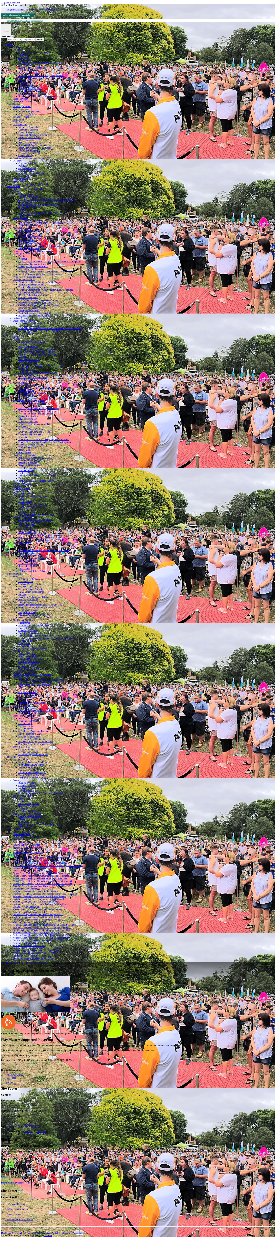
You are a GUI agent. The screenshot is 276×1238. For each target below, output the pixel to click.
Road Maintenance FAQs (30, 91)
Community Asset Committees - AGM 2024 (33, 888)
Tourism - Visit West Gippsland (27, 814)
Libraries (22, 801)
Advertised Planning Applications (33, 238)
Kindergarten (24, 623)
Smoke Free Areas (26, 512)
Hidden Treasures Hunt (29, 767)
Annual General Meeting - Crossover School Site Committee (40, 873)
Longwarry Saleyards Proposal (32, 308)
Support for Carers (26, 612)
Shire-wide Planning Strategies (32, 264)
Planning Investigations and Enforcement (31, 251)
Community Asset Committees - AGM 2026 (33, 958)
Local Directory (25, 728)
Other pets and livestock (29, 359)
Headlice (22, 499)
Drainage (22, 548)
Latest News (18, 119)
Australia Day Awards (28, 656)
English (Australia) (33, 9)
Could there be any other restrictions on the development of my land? (49, 328)
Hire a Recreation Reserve (30, 734)
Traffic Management (27, 563)
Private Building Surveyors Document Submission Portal (44, 212)
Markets (22, 788)
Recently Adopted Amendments (32, 295)
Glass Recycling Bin (27, 419)
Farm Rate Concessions (29, 522)
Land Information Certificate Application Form (39, 535)
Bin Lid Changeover (27, 447)
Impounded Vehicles (27, 463)
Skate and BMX (25, 806)
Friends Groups (25, 723)
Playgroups (11, 1077)
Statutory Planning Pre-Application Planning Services (42, 222)
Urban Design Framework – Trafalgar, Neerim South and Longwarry (49, 261)
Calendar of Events (27, 785)
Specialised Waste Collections (31, 429)
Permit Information (27, 233)
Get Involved (19, 690)
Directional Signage (27, 561)
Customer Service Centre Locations (34, 52)
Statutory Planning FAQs (29, 86)
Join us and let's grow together (32, 145)
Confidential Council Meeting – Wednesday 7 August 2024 (39, 919)
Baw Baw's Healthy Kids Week (32, 648)
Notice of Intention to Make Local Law (30, 912)
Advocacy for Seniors (28, 599)
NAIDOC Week (25, 664)
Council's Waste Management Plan (34, 424)
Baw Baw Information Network (32, 377)
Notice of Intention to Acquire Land (29, 943)
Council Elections (26, 132)
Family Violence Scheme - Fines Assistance (38, 475)
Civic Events (18, 651)
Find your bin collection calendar (33, 403)
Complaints (23, 57)
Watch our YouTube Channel (20, 1219)
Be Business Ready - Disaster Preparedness (38, 395)
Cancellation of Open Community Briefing (32, 870)
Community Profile (27, 163)
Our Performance (26, 176)
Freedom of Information (29, 70)
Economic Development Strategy (28, 852)
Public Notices (19, 122)
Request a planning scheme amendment (36, 302)
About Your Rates (26, 524)
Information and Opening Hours (15, 1182)
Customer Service (15, 47)
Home (9, 963)
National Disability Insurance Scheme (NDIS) (39, 607)
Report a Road (25, 60)
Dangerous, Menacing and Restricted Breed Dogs (41, 364)
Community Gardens (27, 692)
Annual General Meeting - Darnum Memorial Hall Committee (41, 876)
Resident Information (16, 336)
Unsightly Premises (27, 473)
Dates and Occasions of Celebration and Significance (42, 793)
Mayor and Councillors (28, 127)
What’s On (23, 821)
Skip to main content (10, 2)
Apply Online (24, 228)
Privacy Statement (21, 179)
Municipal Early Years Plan (30, 646)
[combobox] (17, 15)
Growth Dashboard (27, 168)
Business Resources (22, 850)
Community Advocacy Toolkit (32, 703)
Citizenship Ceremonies (29, 661)
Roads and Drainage (22, 543)
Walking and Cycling (28, 811)
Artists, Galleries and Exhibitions (33, 762)
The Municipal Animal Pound (31, 341)
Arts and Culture (20, 759)
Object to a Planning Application (33, 243)
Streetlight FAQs (26, 93)
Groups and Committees (24, 716)
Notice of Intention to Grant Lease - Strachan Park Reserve (39, 896)
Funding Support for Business (26, 845)
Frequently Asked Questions (25, 78)
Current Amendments (28, 297)
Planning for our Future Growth (27, 253)
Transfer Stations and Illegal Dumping (35, 413)
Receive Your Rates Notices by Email (35, 519)
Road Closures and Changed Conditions (36, 558)
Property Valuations (27, 532)
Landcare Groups (26, 726)
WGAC (4, 1177)
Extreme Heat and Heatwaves (31, 506)
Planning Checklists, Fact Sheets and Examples (39, 246)
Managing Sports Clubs (29, 736)
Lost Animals (24, 344)
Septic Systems (25, 437)
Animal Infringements (28, 362)
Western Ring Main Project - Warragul (35, 313)
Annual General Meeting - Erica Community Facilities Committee (42, 883)
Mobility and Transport (28, 610)
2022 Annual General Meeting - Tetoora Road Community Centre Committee (48, 865)
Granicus (48, 1235)
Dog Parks (23, 357)
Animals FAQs (25, 80)
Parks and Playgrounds (28, 803)
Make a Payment (20, 99)
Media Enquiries (25, 65)
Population (23, 166)
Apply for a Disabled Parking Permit (35, 457)
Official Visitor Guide (28, 819)
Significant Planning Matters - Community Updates (36, 305)
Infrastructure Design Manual (31, 284)
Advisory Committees (28, 142)
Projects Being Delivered (29, 111)
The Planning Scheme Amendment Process (37, 300)
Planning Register (26, 241)
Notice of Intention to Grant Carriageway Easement (36, 860)
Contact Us (18, 49)
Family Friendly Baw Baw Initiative (34, 635)
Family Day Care (26, 628)
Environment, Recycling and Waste (29, 401)
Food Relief (18, 687)
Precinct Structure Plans (29, 269)
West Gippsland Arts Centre (31, 765)
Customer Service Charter (30, 68)
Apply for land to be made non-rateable (36, 537)
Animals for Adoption (28, 346)
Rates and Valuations (22, 517)
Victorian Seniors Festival (30, 589)
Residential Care (25, 581)
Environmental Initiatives (29, 434)
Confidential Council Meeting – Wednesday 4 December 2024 (41, 940)
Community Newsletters (24, 672)
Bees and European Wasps (30, 367)
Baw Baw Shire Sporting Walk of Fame (36, 744)
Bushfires (22, 382)
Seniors (16, 576)
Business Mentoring (22, 842)
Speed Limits (24, 568)
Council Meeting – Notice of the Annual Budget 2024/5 (38, 914)
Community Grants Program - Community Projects (41, 708)
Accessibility (78, 1233)
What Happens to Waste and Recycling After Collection (43, 439)
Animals (16, 339)
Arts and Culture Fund (28, 770)
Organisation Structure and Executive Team (32, 158)
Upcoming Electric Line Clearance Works (32, 868)
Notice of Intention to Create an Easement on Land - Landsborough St (44, 925)
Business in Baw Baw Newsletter (28, 847)
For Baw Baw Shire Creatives (32, 777)
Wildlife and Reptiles (27, 370)
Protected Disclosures (61, 1233)
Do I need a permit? (22, 834)
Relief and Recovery (27, 385)
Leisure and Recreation (23, 796)
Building (17, 191)
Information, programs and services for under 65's (40, 605)
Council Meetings (21, 117)
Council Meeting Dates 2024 (26, 907)
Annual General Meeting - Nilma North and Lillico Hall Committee (43, 881)
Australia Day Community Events (33, 659)
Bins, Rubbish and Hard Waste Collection (37, 411)
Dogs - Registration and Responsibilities (36, 349)
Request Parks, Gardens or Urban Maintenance (39, 62)
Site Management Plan (28, 248)
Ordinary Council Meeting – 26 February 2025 (34, 953)
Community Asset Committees (32, 739)
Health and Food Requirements (32, 496)
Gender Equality (25, 155)
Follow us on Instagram (17, 1209)
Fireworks (23, 478)
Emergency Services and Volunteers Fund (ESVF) (41, 540)
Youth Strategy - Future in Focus (33, 754)
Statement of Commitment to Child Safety (32, 184)
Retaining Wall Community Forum (34, 315)
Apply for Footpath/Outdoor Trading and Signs (34, 481)
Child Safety (24, 643)
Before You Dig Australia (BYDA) (28, 189)
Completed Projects (27, 114)
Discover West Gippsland (30, 816)
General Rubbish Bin (28, 416)
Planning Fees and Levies (30, 235)
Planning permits (20, 217)
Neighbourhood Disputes (29, 465)
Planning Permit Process (29, 230)
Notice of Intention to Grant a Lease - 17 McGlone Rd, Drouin (41, 938)
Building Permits (26, 194)
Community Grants (21, 705)
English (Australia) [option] (25, 21)
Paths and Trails (20, 491)
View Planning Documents (30, 220)
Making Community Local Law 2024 (30, 922)
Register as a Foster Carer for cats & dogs (37, 354)
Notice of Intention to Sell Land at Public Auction (35, 891)
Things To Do (13, 757)
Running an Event (26, 783)
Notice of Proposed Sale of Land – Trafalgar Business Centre (40, 904)
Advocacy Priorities (22, 106)
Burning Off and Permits (29, 460)
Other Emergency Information (32, 393)
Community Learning (28, 695)
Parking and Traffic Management (28, 553)
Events (16, 780)
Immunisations (25, 501)
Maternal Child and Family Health (33, 625)
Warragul (22, 259)
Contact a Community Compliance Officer (37, 372)
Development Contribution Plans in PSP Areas (39, 282)
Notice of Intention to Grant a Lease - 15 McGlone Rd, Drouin (41, 927)
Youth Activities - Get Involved (32, 749)
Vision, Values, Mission (29, 153)
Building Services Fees (28, 215)
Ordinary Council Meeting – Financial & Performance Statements (42, 935)
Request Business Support (24, 832)
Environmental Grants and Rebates (34, 432)
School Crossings (26, 470)
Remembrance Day (27, 666)
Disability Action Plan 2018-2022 (33, 615)
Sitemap (46, 1233)
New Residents (19, 486)
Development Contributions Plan (33, 266)
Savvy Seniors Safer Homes (31, 592)
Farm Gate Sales (25, 827)
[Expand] (25, 47)
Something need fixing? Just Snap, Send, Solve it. (41, 75)
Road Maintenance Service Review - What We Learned (43, 550)
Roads (21, 545)
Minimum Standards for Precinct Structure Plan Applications (45, 290)
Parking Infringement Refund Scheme (30, 571)
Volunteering (24, 700)
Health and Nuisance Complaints (33, 504)
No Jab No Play (25, 641)
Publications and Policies (24, 171)
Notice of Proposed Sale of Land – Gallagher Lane (36, 950)
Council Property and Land (25, 677)
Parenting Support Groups (30, 633)
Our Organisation (20, 140)
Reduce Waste (24, 450)
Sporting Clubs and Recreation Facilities (31, 731)
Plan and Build (13, 186)
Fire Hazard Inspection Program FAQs (35, 388)
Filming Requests (26, 790)
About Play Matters (15, 1075)
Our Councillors (20, 124)
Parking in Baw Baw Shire (30, 555)
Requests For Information (30, 207)
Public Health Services (23, 494)
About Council (13, 104)
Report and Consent (27, 202)
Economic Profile (20, 839)
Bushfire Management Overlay (32, 287)
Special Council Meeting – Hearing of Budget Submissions (39, 909)
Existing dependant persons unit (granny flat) (38, 331)
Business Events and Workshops (27, 837)
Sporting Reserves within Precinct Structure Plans (40, 274)
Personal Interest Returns (29, 137)
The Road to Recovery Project (32, 772)
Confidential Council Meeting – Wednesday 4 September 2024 (41, 930)
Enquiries (22, 55)
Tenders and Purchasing (29, 150)
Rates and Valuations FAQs (30, 88)
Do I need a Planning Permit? (31, 323)
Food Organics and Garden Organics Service (38, 408)
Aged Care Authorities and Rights (33, 597)
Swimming (23, 808)
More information (26, 333)
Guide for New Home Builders (27, 277)
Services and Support (28, 752)
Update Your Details (22, 101)
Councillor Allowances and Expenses (35, 135)
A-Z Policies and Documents (31, 173)
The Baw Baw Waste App (30, 406)
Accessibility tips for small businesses (35, 617)
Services (22, 594)
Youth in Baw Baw (21, 746)
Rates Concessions (26, 527)
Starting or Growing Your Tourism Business (38, 824)
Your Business (13, 829)
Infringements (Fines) (22, 483)
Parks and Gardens (21, 488)
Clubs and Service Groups (30, 584)
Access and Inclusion (22, 602)
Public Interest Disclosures (30, 73)
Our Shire (17, 160)
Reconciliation (19, 181)
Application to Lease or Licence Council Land (39, 682)
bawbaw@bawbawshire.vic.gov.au (24, 1126)
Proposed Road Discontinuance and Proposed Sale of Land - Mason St (45, 894)
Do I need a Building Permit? (31, 326)
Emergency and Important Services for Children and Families (46, 638)
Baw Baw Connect (27, 697)
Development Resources (24, 279)
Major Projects (19, 109)
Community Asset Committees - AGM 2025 (33, 956)
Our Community (14, 574)
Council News (13, 1214)
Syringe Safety (25, 509)
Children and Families (23, 620)
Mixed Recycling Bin (28, 421)
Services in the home (27, 579)
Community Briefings (28, 130)
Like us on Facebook (16, 1204)
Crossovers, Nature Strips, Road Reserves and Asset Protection (46, 199)
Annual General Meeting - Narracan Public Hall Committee (40, 878)
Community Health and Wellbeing (28, 669)
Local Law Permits (27, 468)
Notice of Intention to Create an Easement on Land (36, 917)
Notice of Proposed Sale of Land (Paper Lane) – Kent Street (40, 948)
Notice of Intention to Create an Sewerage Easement (36, 901)
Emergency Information (23, 375)
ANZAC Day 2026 (27, 654)
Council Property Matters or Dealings (35, 685)
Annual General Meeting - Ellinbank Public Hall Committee (40, 863)
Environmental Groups (28, 721)
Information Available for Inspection (34, 148)
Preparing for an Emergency (31, 380)
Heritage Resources (21, 318)
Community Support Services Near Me (36, 514)
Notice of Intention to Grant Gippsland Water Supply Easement (41, 858)
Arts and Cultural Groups (29, 718)
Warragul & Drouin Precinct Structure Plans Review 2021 (44, 271)
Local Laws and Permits (24, 455)
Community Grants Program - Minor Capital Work (41, 710)
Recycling (23, 426)
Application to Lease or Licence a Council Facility (41, 679)
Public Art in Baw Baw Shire (31, 775)
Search (4, 39)
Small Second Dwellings (24, 321)
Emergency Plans (26, 390)
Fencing (22, 210)
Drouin (21, 256)
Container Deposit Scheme (30, 444)
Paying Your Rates (26, 530)
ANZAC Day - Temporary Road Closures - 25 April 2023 (39, 886)
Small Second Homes (28, 197)
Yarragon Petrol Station (29, 310)
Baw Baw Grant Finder (29, 713)
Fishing (21, 798)
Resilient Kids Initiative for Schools (34, 398)
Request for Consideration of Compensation (38, 96)
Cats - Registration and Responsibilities (36, 352)
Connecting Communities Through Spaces (32, 674)
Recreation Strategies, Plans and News (35, 741)
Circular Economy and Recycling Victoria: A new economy (45, 442)
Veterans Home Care (27, 586)
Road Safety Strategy (28, 566)
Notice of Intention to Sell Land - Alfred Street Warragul (38, 899)
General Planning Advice (29, 225)
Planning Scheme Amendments (27, 292)
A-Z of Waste (24, 452)
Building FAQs (25, 83)
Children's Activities (27, 630)
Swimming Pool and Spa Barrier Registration (38, 204)
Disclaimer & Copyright (12, 1233)
